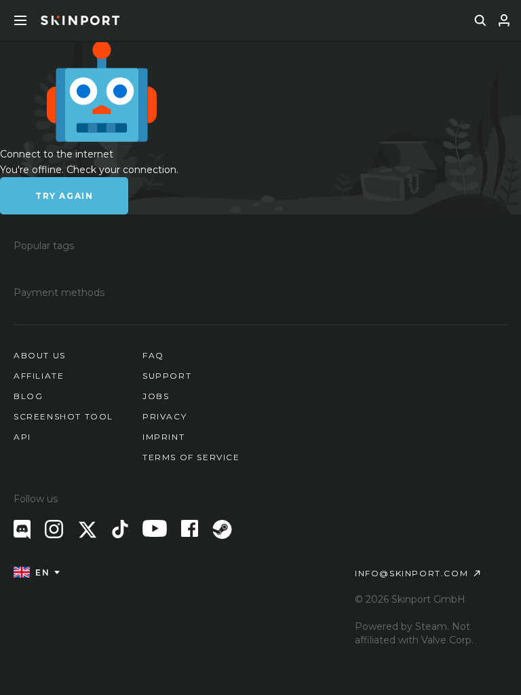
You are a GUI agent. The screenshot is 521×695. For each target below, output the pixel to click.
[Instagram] (54, 529)
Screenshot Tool (63, 416)
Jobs (155, 396)
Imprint (163, 437)
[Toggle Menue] (20, 20)
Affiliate (39, 376)
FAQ (153, 355)
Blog (28, 396)
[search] (480, 20)
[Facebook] (189, 528)
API (22, 437)
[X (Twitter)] (87, 530)
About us (40, 355)
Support (166, 376)
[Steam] (222, 529)
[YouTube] (154, 528)
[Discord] (22, 530)
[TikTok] (120, 529)
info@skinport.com (411, 573)
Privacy (164, 416)
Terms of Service (191, 457)
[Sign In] (504, 20)
